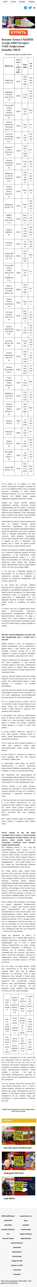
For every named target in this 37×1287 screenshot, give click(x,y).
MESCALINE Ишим (8, 1216)
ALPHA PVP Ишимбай (8, 1223)
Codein (31, 2)
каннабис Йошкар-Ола (8, 1232)
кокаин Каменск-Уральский (17, 1245)
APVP (5, 2)
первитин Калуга (26, 1234)
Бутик (13, 2)
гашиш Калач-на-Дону (26, 1218)
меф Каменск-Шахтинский (17, 1254)
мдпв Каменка (26, 1238)
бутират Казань (8, 1238)
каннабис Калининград (26, 1227)
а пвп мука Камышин (17, 1272)
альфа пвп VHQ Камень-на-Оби (17, 1263)
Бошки (22, 2)
